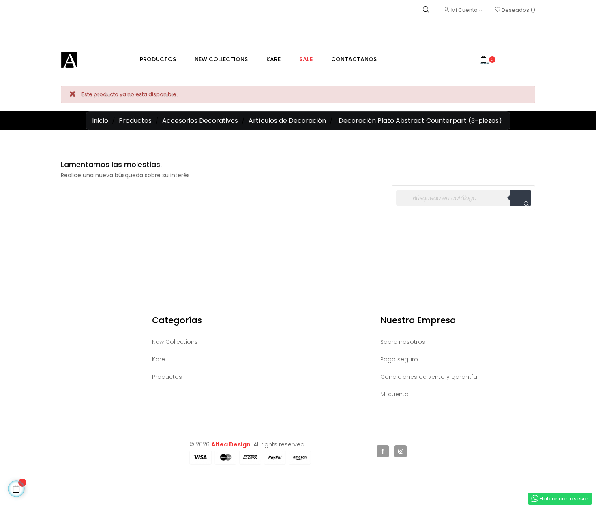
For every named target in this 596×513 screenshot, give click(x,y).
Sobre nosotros (402, 342)
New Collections (175, 342)
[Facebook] (383, 451)
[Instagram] (400, 451)
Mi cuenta (394, 394)
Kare (158, 359)
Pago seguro (399, 359)
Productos (167, 377)
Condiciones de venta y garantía (428, 377)
